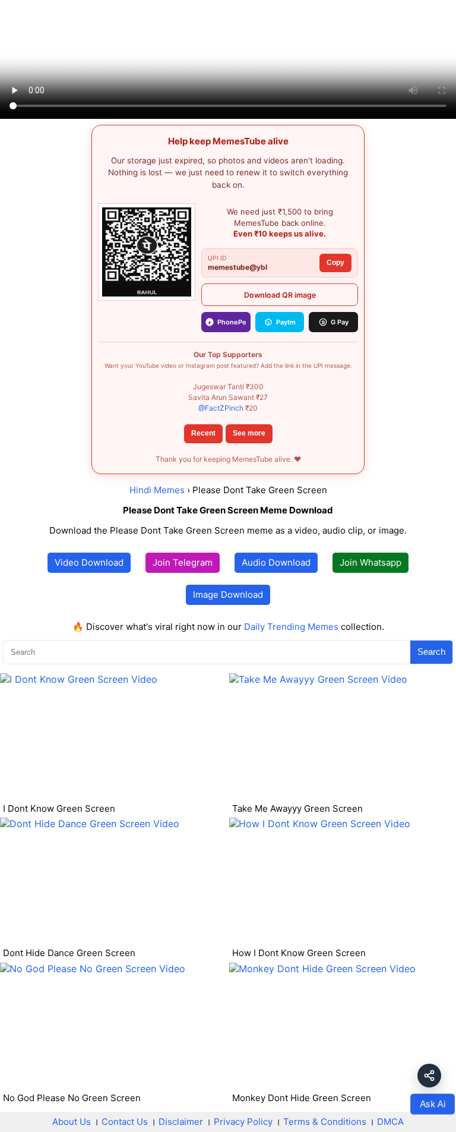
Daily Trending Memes (291, 626)
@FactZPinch (220, 407)
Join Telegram (183, 562)
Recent (203, 433)
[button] (429, 1075)
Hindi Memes (157, 490)
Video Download (89, 562)
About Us (71, 1121)
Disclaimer (181, 1121)
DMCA (390, 1121)
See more (249, 433)
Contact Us (125, 1121)
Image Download (228, 594)
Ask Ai (432, 1104)
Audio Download (276, 562)
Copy (335, 262)
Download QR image (280, 295)
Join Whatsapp (370, 562)
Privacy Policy (243, 1121)
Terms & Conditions (324, 1121)
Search (431, 652)
